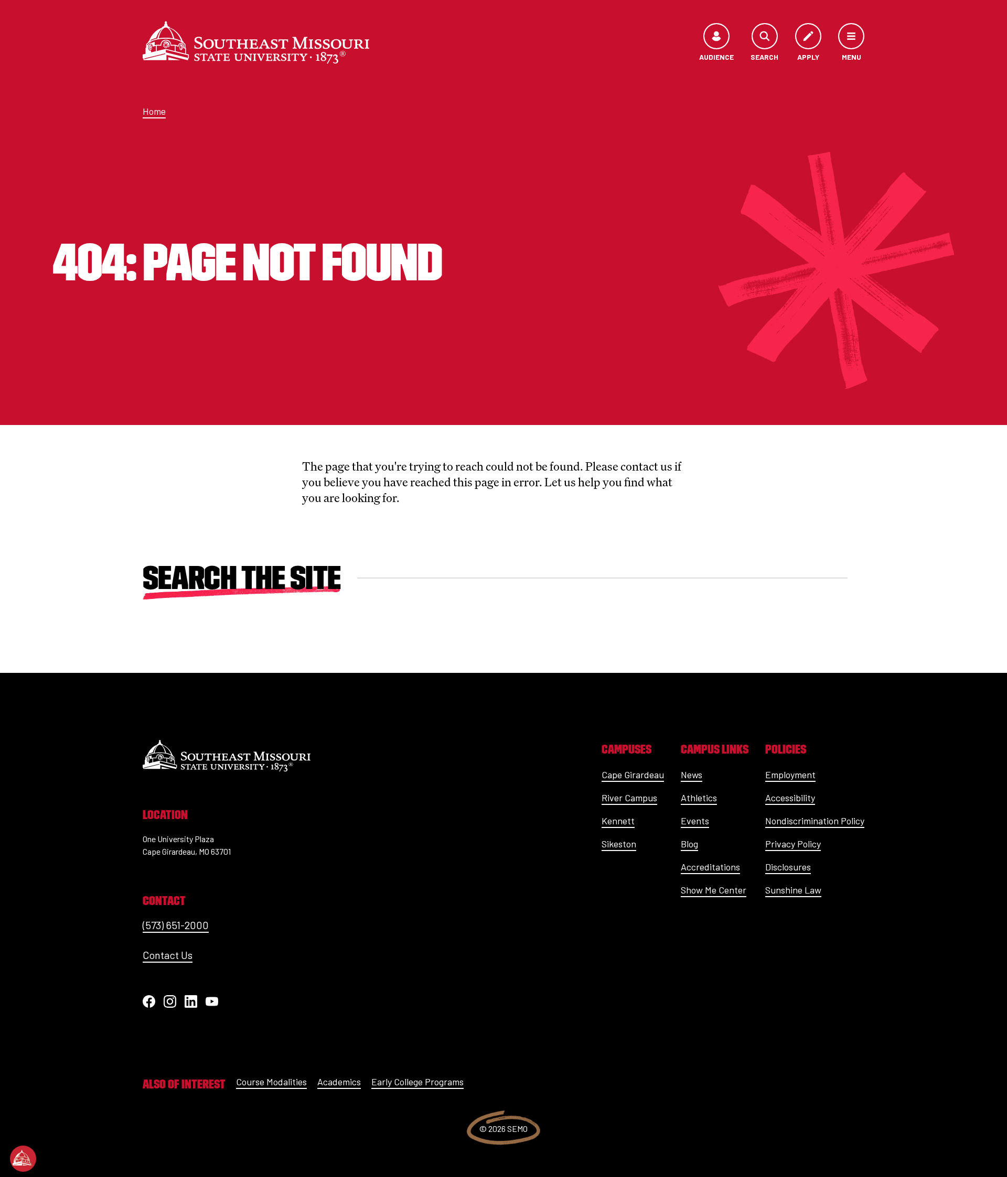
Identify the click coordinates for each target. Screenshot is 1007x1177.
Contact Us (167, 955)
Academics (339, 1081)
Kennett (618, 820)
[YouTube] (212, 1001)
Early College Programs (417, 1081)
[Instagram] (170, 1001)
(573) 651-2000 (176, 925)
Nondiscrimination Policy (814, 820)
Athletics (699, 797)
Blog (689, 843)
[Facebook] (149, 1001)
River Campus (629, 797)
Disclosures (788, 867)
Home (154, 111)
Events (695, 820)
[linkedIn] (191, 1001)
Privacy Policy (793, 843)
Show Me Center (713, 890)
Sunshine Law (793, 890)
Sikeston (619, 843)
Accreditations (710, 867)
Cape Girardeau (633, 774)
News (691, 774)
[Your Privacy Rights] (23, 1159)
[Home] (256, 42)
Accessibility (790, 797)
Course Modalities (271, 1081)
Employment (790, 774)
